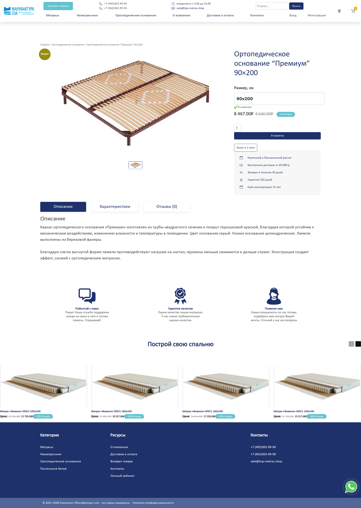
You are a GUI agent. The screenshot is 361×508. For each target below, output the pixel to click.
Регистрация (317, 15)
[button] (358, 344)
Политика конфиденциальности (153, 502)
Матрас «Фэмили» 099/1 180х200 (111, 411)
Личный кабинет (122, 476)
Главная (44, 44)
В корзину (277, 135)
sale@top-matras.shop (190, 8)
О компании (181, 15)
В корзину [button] (14, 404)
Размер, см (243, 88)
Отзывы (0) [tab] (166, 206)
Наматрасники (87, 15)
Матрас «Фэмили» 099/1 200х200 (20, 411)
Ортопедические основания (135, 15)
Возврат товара (121, 461)
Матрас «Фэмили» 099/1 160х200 (202, 411)
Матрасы (46, 447)
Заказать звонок (58, 6)
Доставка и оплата (220, 15)
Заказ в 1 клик (246, 147)
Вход (293, 15)
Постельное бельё (53, 469)
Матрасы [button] (52, 15)
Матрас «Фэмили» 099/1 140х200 (294, 411)
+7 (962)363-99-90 (115, 8)
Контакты (257, 15)
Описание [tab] (63, 206)
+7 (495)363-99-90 (115, 3)
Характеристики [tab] (115, 206)
